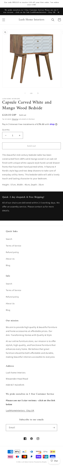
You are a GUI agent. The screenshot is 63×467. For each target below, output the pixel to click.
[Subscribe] (54, 427)
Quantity (6, 129)
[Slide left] (25, 93)
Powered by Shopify (40, 462)
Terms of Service (13, 245)
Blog (8, 265)
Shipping (15, 119)
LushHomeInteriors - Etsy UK (20, 410)
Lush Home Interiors (27, 462)
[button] (3, 20)
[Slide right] (38, 93)
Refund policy (12, 252)
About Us (10, 258)
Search (9, 239)
